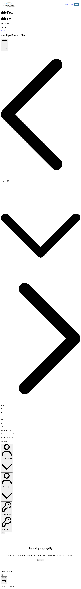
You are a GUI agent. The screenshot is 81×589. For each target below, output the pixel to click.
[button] (76, 4)
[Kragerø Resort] (23, 4)
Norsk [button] (69, 4)
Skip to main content (8, 31)
